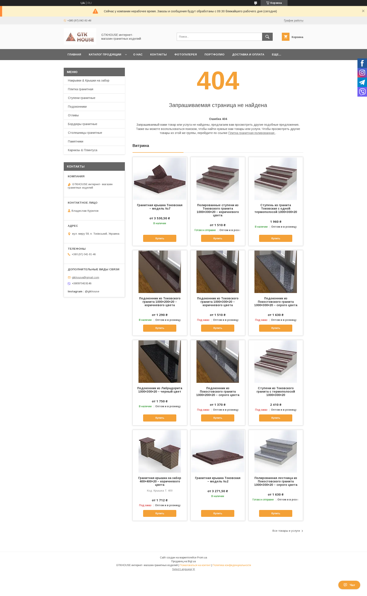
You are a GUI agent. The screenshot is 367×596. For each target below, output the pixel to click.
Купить (159, 238)
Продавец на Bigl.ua (183, 561)
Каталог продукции (105, 54)
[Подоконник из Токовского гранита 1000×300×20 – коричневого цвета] (218, 271)
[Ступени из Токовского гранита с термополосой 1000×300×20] (276, 361)
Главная (74, 54)
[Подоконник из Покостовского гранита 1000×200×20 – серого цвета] (218, 361)
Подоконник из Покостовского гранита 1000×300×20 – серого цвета (275, 302)
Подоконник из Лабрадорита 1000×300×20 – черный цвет (159, 389)
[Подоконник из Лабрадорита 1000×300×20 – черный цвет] (160, 361)
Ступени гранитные (81, 98)
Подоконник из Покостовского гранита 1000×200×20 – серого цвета (217, 391)
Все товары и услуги (286, 530)
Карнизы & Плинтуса (82, 150)
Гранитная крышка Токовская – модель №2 (217, 479)
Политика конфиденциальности (232, 565)
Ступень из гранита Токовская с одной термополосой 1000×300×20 (275, 208)
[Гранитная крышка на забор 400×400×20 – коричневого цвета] (160, 451)
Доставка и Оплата (248, 54)
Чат (352, 585)
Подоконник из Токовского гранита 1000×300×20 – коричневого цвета (218, 302)
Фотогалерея (185, 54)
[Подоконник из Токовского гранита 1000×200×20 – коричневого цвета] (160, 271)
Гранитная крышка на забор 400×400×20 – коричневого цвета (159, 481)
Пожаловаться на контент (195, 565)
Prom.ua (202, 557)
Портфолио (214, 54)
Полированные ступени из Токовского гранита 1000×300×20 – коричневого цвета (218, 210)
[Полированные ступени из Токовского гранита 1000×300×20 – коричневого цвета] (218, 178)
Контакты (158, 54)
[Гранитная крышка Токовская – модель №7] (160, 178)
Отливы (73, 115)
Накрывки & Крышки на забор (88, 80)
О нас (138, 54)
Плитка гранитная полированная (251, 133)
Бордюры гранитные (82, 124)
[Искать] (267, 37)
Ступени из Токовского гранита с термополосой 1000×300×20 (276, 391)
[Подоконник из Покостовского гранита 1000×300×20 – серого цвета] (276, 271)
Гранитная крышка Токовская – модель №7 (159, 206)
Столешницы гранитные (85, 132)
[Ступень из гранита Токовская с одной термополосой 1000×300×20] (276, 178)
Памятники (75, 141)
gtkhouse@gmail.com (85, 277)
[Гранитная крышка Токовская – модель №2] (218, 451)
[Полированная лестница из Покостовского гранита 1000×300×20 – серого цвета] (276, 451)
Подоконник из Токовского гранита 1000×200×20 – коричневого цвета (160, 302)
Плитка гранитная (80, 89)
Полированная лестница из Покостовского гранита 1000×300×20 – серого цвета (275, 481)
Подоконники (77, 106)
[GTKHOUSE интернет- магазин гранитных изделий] (80, 43)
